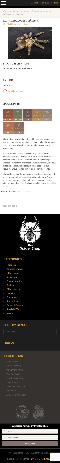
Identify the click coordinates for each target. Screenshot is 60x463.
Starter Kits (12, 301)
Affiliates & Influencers (16, 395)
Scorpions (12, 277)
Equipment (12, 297)
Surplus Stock (12, 382)
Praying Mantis (14, 281)
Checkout (54, 3)
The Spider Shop (9, 11)
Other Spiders (13, 273)
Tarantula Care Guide (15, 378)
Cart (44, 3)
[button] (51, 30)
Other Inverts (13, 289)
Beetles (10, 285)
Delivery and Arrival (14, 370)
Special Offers (14, 309)
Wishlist (11, 313)
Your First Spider (13, 374)
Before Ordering (13, 366)
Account (34, 3)
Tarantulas (23, 11)
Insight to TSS (12, 361)
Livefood (11, 293)
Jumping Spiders (15, 269)
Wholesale (11, 391)
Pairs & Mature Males (39, 11)
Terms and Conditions (15, 386)
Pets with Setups (15, 305)
